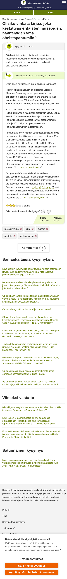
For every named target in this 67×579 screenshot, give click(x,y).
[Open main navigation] (64, 2)
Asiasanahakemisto (33, 19)
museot (41, 229)
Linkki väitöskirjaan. (42, 187)
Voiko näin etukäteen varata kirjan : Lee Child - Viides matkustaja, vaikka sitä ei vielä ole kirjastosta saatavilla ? (30, 383)
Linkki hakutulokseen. (29, 167)
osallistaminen (26, 236)
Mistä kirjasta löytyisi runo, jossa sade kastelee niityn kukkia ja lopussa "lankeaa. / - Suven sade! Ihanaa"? (31, 409)
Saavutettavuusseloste (13, 522)
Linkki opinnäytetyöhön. (34, 197)
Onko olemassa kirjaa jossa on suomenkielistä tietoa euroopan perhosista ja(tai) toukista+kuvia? (28, 372)
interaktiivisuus (11, 229)
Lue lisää (55, 550)
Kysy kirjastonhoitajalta (12, 19)
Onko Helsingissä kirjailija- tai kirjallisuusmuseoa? (26, 309)
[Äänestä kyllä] (43, 211)
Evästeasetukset (31, 559)
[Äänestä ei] (48, 212)
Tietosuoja (7, 528)
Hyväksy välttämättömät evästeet (31, 572)
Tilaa (4, 516)
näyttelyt (8, 236)
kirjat (28, 229)
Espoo (56, 220)
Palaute (6, 510)
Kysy (17, 12)
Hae (50, 12)
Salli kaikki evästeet (31, 565)
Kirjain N (47, 19)
